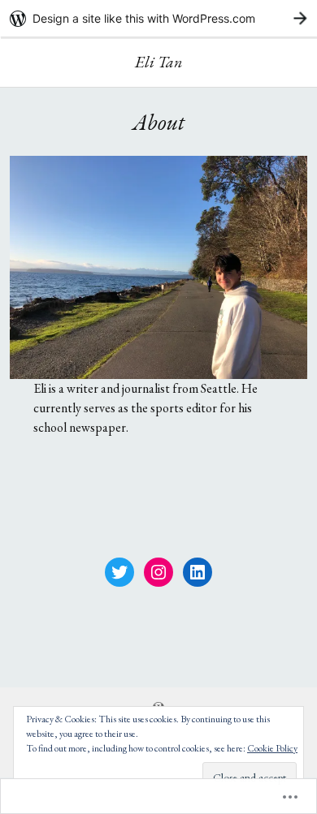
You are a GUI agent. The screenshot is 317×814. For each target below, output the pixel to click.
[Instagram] (158, 572)
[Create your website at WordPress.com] (158, 18)
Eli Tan (159, 61)
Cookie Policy (272, 748)
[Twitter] (119, 572)
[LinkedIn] (197, 572)
